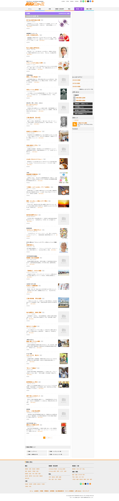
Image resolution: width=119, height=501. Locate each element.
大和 (50, 477)
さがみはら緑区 (52, 471)
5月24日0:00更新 (76, 86)
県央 (69, 8)
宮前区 (26, 484)
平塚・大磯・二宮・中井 (78, 477)
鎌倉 (76, 474)
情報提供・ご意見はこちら (81, 103)
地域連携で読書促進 (32, 174)
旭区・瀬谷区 (28, 471)
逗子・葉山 (82, 469)
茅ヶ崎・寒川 (82, 474)
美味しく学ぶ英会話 (32, 77)
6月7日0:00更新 (76, 83)
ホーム (29, 8)
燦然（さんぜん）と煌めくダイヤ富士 (37, 201)
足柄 (88, 479)
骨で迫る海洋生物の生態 (33, 20)
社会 (42, 20)
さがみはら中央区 (53, 469)
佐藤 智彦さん (30, 245)
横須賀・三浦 (79, 8)
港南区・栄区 (28, 473)
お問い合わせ (78, 491)
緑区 (30, 469)
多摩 (65, 471)
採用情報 (76, 1)
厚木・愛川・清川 (53, 479)
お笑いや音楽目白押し (32, 35)
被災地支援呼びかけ (32, 215)
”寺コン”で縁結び (31, 368)
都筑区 (38, 469)
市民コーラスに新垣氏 (32, 89)
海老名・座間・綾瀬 (56, 477)
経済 (39, 382)
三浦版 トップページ (32, 451)
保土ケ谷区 (35, 476)
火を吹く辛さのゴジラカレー (34, 159)
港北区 (33, 469)
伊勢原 (59, 479)
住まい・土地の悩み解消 (33, 411)
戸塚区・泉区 (35, 471)
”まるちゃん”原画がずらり (33, 230)
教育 (39, 76)
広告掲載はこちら (79, 107)
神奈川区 (27, 478)
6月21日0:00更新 (76, 80)
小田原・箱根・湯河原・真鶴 (79, 479)
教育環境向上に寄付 (32, 382)
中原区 (43, 484)
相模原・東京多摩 (59, 8)
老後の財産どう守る (32, 145)
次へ (49, 437)
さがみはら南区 (61, 469)
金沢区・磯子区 (28, 476)
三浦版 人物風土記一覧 (33, 454)
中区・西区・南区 (36, 473)
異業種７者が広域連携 (32, 258)
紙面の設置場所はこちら (81, 113)
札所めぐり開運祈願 (32, 285)
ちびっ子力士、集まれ (32, 355)
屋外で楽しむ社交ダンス (33, 396)
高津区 (30, 484)
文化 (44, 62)
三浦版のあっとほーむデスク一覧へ (86, 89)
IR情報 (67, 1)
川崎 (50, 8)
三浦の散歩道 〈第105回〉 (33, 117)
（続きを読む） (29, 26)
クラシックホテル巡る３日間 (34, 63)
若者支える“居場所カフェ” (33, 131)
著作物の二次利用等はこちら (82, 110)
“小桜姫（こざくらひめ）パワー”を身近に (38, 187)
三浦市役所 (76, 120)
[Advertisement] (83, 47)
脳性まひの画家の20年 (32, 425)
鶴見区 (41, 476)
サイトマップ (86, 491)
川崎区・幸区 (28, 486)
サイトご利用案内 (69, 491)
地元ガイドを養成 (31, 326)
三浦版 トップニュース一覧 (55, 451)
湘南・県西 (89, 8)
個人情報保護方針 (60, 491)
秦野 (91, 479)
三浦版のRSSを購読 (82, 123)
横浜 (40, 8)
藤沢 (73, 474)
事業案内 (72, 1)
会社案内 (63, 1)
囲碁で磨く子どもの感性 (33, 341)
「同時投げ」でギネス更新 (33, 270)
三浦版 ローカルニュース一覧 (55, 454)
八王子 (61, 471)
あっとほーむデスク (32, 104)
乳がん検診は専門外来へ (33, 48)
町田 (58, 471)
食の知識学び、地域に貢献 (33, 312)
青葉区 (26, 469)
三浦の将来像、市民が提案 (33, 298)
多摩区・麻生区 (37, 484)
